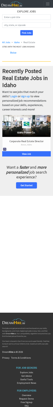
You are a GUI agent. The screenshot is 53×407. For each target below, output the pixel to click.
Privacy (5, 357)
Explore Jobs (26, 372)
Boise (13, 52)
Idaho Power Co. (26, 132)
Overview (26, 395)
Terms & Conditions (21, 357)
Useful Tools (26, 379)
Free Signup (26, 402)
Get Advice (26, 375)
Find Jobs (26, 32)
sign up (25, 96)
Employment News (26, 382)
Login (13, 96)
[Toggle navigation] (48, 4)
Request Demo (26, 398)
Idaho (17, 42)
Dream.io (11, 333)
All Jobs (6, 42)
